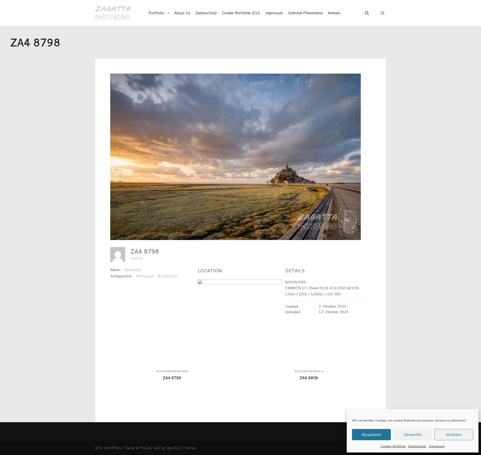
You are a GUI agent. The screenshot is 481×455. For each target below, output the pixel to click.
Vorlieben (454, 434)
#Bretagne (145, 276)
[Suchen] (367, 13)
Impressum (437, 446)
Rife (98, 447)
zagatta (136, 258)
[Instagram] (382, 13)
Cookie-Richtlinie (393, 446)
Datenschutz (417, 446)
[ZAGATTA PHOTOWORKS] (112, 13)
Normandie (132, 269)
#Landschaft (168, 276)
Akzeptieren (371, 434)
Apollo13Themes (181, 447)
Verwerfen (413, 434)
